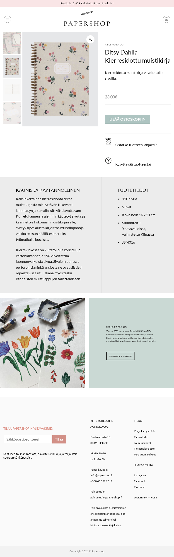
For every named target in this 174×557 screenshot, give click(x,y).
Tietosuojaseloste (144, 448)
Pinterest (139, 487)
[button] (7, 19)
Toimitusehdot (142, 443)
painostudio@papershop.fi (106, 497)
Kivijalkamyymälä (144, 431)
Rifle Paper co (114, 44)
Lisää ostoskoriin (127, 119)
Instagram (140, 475)
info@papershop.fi (101, 475)
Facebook (140, 481)
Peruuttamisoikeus (145, 454)
